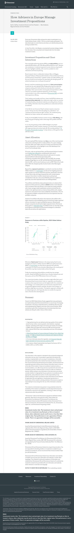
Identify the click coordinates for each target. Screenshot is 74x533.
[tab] (9, 2)
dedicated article (38, 205)
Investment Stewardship (40, 476)
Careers (20, 476)
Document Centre (35, 492)
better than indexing (34, 153)
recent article (34, 265)
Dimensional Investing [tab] (10, 7)
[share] (12, 33)
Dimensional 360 (52, 93)
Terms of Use (47, 488)
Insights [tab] (37, 7)
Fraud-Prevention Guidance (48, 492)
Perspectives (15, 13)
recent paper (39, 170)
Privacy (58, 492)
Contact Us (53, 476)
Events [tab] (31, 7)
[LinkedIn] (37, 481)
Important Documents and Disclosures (21, 492)
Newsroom (28, 476)
